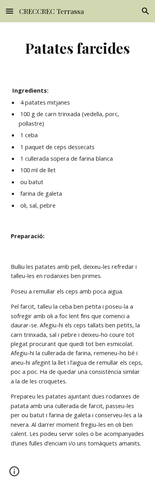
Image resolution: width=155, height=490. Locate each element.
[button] (9, 11)
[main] (77, 48)
